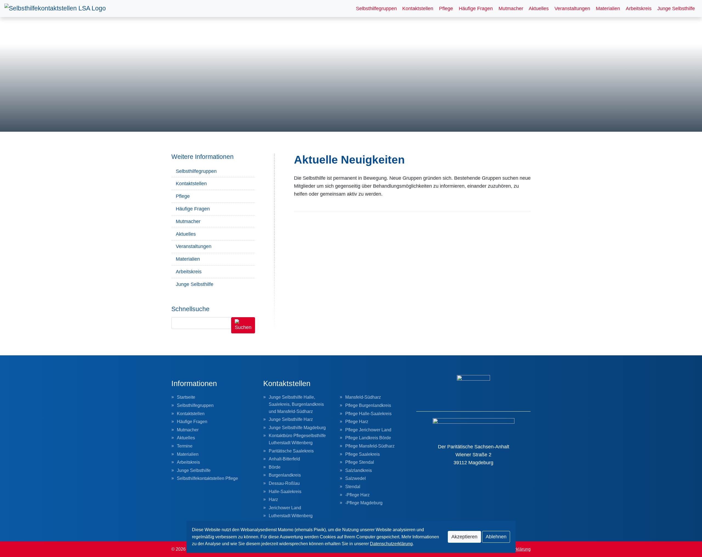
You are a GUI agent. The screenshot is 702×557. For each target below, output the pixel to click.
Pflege (446, 8)
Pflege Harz (356, 421)
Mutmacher (511, 8)
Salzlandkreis (358, 470)
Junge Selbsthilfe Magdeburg (297, 427)
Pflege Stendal (359, 462)
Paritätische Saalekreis (291, 451)
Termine (185, 446)
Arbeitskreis (639, 8)
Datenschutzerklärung (391, 543)
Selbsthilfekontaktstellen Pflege (207, 478)
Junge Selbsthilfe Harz (291, 419)
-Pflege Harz (357, 495)
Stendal (352, 486)
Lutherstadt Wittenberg (291, 515)
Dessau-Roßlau (284, 483)
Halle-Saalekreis (285, 491)
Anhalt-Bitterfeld (284, 459)
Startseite (186, 397)
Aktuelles (539, 8)
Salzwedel (355, 478)
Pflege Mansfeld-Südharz (370, 446)
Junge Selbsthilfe (676, 8)
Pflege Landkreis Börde (368, 437)
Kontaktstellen (417, 8)
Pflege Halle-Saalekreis (368, 413)
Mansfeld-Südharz (363, 397)
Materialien (608, 8)
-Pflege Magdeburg (364, 502)
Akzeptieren (464, 536)
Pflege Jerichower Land (368, 429)
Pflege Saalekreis (362, 454)
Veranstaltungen (572, 8)
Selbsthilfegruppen (376, 8)
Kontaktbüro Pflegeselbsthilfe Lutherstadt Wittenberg (297, 439)
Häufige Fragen (476, 8)
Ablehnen (496, 536)
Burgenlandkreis (285, 475)
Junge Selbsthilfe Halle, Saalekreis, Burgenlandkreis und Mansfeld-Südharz (296, 404)
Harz (273, 499)
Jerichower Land (285, 507)
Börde (275, 467)
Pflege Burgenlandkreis (368, 405)
